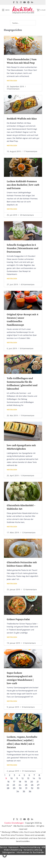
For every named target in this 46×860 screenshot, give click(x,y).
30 (20, 788)
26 (32, 785)
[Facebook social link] (13, 2)
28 (8, 788)
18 (20, 781)
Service (3, 847)
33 (38, 788)
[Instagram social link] (20, 2)
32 (32, 788)
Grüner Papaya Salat (18, 619)
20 (31, 781)
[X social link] (17, 2)
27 (38, 785)
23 (14, 785)
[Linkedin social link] (32, 2)
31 (26, 788)
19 (26, 781)
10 (11, 778)
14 (34, 778)
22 (8, 785)
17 (14, 781)
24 (20, 785)
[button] (4, 855)
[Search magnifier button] (33, 23)
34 (17, 791)
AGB (43, 847)
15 (40, 778)
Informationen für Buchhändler (30, 852)
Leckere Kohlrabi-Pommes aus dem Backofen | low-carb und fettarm (23, 185)
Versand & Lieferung (33, 850)
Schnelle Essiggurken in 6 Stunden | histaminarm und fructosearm (22, 248)
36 (30, 791)
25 (26, 785)
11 (17, 778)
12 (23, 778)
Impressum (13, 847)
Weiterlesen (12, 81)
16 (8, 781)
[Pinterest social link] (28, 2)
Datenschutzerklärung (30, 847)
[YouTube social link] (24, 2)
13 (28, 778)
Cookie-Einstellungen (14, 823)
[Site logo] (23, 10)
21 (38, 781)
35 (24, 791)
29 (14, 788)
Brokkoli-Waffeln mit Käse (22, 118)
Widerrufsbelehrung (13, 850)
